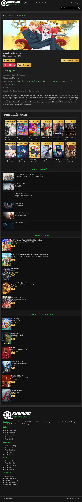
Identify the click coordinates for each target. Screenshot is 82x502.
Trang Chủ (25, 3)
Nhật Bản (15, 84)
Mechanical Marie (17, 91)
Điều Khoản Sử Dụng (11, 480)
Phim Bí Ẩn (8, 452)
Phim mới (32, 3)
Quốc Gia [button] (59, 3)
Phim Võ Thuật (9, 435)
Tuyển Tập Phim (69, 3)
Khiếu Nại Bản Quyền (11, 484)
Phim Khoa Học (10, 448)
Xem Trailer (23, 65)
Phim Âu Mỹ (9, 461)
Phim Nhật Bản (9, 467)
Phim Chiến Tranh (10, 430)
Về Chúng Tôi (9, 476)
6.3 (10, 88)
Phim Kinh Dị (9, 439)
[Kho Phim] (10, 3)
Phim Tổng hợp (9, 469)
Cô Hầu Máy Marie (19, 15)
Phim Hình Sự (9, 454)
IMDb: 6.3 (9, 60)
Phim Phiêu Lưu (10, 450)
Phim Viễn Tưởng (10, 446)
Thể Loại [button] (51, 3)
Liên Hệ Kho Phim (10, 478)
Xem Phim (9, 65)
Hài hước (24, 81)
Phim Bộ (44, 3)
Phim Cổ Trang (9, 437)
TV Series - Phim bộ (64, 81)
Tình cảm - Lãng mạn (46, 81)
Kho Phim (6, 422)
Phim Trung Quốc (10, 465)
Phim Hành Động (10, 432)
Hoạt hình (33, 81)
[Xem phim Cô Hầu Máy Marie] (41, 35)
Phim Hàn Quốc (10, 463)
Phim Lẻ (38, 3)
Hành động (15, 81)
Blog (76, 3)
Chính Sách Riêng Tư (11, 482)
